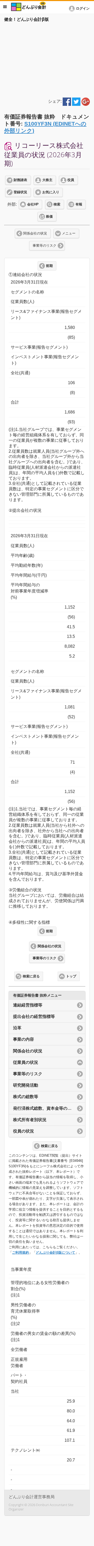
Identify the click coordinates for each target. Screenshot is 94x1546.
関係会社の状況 (35, 233)
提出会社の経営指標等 (34, 1016)
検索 (57, 204)
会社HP (33, 204)
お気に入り (50, 192)
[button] (80, 8)
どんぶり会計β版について (55, 1252)
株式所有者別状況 (29, 1119)
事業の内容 (23, 1039)
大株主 (47, 180)
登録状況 (20, 192)
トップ (71, 976)
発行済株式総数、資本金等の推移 (44, 1108)
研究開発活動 (25, 1085)
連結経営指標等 (27, 1005)
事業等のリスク (44, 245)
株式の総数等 (25, 1096)
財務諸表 (20, 180)
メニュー (68, 233)
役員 (70, 180)
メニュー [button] (5, 6)
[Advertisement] (47, 58)
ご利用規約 (20, 1252)
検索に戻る (31, 976)
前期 (49, 266)
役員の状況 (23, 1131)
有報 (78, 204)
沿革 (17, 1028)
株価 (49, 216)
